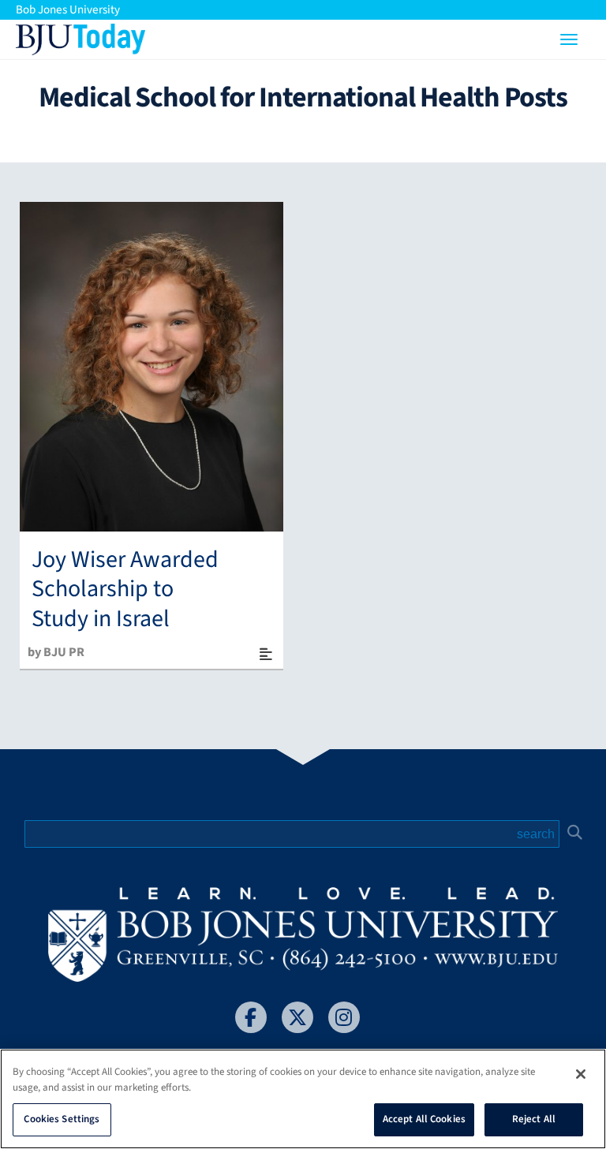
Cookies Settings (61, 1119)
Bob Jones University (68, 10)
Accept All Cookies (424, 1119)
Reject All (534, 1119)
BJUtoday (80, 35)
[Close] (580, 1074)
